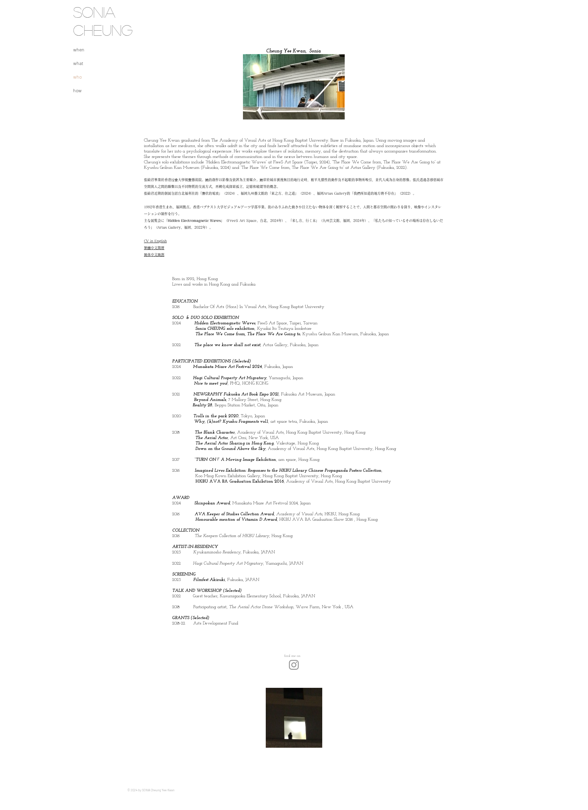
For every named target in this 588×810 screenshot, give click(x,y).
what (78, 63)
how (77, 90)
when (78, 49)
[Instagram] (293, 664)
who (77, 77)
